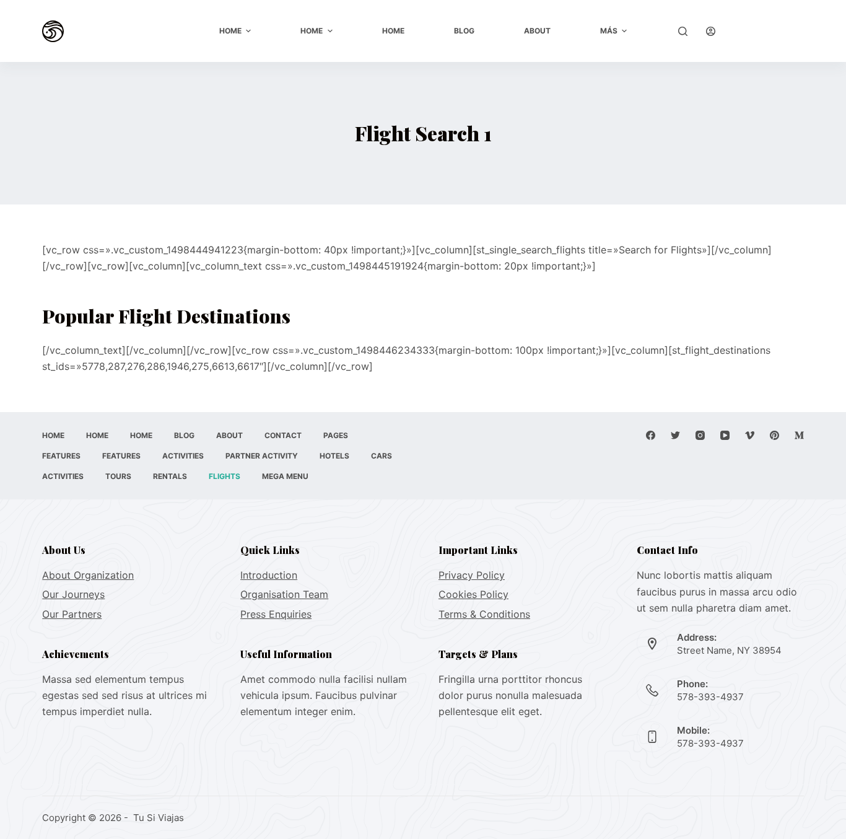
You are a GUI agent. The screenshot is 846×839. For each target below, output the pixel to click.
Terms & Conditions (484, 614)
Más (608, 30)
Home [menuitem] (230, 30)
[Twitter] (675, 435)
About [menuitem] (537, 30)
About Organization (88, 575)
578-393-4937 (710, 697)
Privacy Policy (471, 575)
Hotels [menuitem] (334, 455)
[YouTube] (725, 435)
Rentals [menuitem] (170, 476)
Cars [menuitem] (381, 455)
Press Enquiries (276, 614)
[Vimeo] (749, 435)
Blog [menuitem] (464, 30)
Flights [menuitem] (224, 476)
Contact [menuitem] (283, 435)
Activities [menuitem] (183, 455)
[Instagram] (700, 435)
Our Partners (72, 614)
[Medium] (799, 435)
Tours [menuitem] (118, 476)
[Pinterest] (774, 435)
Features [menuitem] (61, 455)
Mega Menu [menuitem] (285, 476)
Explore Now (768, 30)
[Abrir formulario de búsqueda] (682, 31)
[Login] (710, 31)
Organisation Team (284, 594)
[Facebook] (650, 435)
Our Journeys (73, 594)
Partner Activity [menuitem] (261, 455)
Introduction (268, 575)
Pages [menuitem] (335, 435)
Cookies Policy (473, 594)
